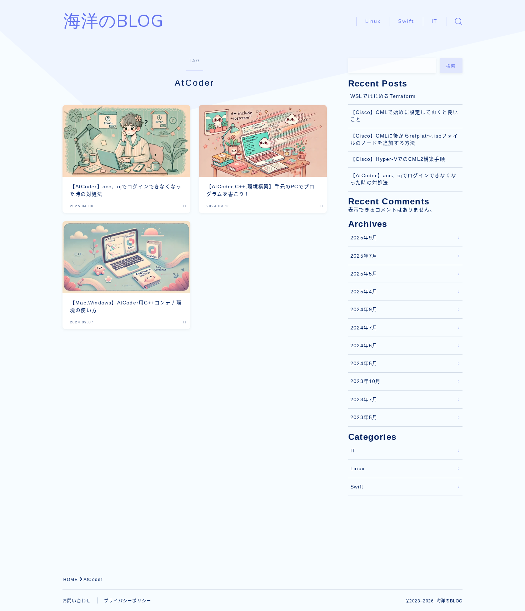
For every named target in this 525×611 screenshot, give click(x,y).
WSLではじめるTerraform (383, 96)
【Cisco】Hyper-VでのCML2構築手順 (397, 159)
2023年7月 (364, 399)
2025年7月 (364, 256)
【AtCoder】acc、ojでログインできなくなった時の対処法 (403, 179)
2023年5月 (364, 417)
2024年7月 (364, 328)
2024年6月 (364, 345)
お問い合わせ (76, 600)
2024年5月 (364, 363)
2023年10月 (365, 381)
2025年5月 (364, 274)
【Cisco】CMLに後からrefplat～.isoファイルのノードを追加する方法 (404, 139)
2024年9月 (364, 309)
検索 (451, 66)
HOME (70, 579)
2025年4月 (364, 291)
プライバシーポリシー (127, 600)
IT (435, 21)
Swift (406, 21)
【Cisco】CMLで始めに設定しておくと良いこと (404, 116)
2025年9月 (364, 237)
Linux (373, 21)
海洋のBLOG (114, 21)
